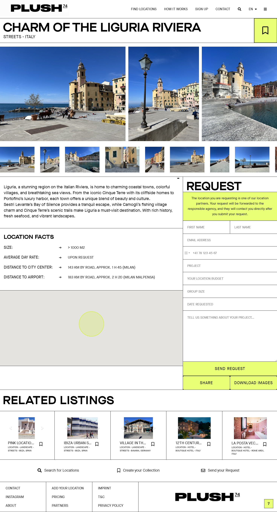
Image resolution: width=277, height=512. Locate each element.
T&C (101, 497)
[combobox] (187, 252)
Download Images (253, 382)
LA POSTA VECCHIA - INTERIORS (246, 443)
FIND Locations (144, 9)
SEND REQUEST (230, 368)
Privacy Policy (110, 505)
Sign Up (201, 9)
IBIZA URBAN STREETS (78, 443)
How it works (176, 9)
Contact (223, 9)
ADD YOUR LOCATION (68, 488)
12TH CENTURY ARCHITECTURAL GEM (190, 443)
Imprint (104, 488)
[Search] (239, 9)
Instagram (15, 497)
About (11, 505)
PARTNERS (60, 505)
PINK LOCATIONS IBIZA (22, 443)
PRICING (58, 497)
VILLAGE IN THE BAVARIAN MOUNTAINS (134, 443)
